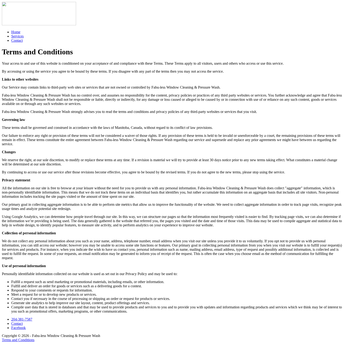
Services (17, 36)
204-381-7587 (21, 319)
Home (15, 32)
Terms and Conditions (18, 340)
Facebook (18, 328)
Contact (17, 40)
